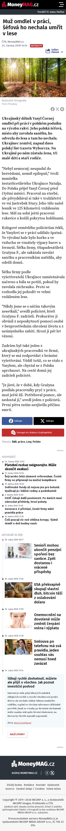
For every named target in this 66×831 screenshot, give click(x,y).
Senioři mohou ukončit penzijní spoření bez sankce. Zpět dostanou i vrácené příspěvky (47, 558)
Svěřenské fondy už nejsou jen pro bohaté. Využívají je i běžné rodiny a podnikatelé (32, 489)
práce (21, 441)
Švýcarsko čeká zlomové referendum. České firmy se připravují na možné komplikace (33, 478)
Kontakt (40, 785)
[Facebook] (53, 109)
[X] (57, 109)
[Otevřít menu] (61, 4)
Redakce (29, 785)
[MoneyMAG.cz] (20, 4)
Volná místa (53, 788)
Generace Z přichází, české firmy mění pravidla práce (29, 510)
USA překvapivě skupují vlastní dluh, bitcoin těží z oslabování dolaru (48, 593)
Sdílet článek (55, 51)
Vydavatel (53, 785)
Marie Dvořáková (22, 722)
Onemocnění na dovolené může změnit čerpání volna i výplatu (47, 621)
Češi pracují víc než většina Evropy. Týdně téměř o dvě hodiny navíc (31, 521)
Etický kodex (14, 785)
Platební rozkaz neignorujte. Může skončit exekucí (30, 467)
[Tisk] (62, 109)
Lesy (28, 441)
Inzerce (10, 788)
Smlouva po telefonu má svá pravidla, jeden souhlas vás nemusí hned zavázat (47, 652)
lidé (14, 441)
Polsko (37, 441)
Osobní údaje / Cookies (30, 788)
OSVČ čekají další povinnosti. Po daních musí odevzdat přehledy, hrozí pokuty (33, 499)
